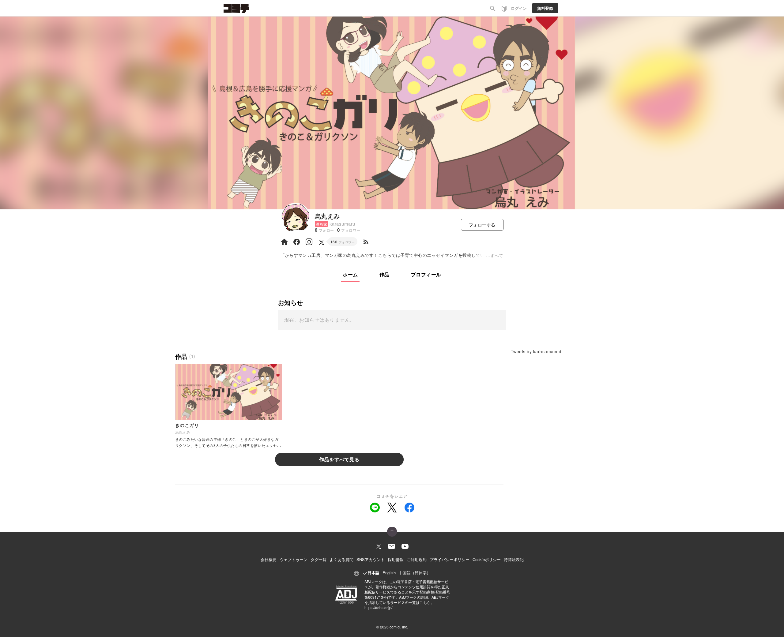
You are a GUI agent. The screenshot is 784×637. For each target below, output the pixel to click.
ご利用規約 (417, 559)
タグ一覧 (318, 559)
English (389, 572)
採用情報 (396, 559)
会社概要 (269, 559)
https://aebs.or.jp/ (378, 607)
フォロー (482, 225)
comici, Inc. (399, 626)
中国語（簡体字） (415, 572)
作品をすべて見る (339, 459)
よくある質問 (341, 559)
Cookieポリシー (487, 559)
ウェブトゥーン (293, 559)
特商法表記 (514, 559)
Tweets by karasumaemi (536, 351)
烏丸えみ (327, 216)
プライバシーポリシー (449, 559)
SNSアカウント (370, 559)
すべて (496, 255)
